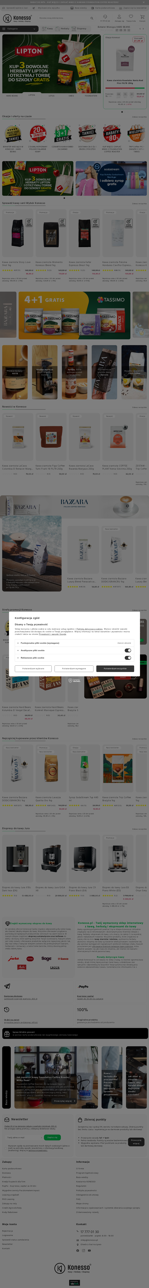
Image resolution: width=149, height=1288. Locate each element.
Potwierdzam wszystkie (115, 668)
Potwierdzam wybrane (33, 668)
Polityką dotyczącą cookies (90, 629)
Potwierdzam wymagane (74, 668)
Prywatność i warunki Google (52, 634)
